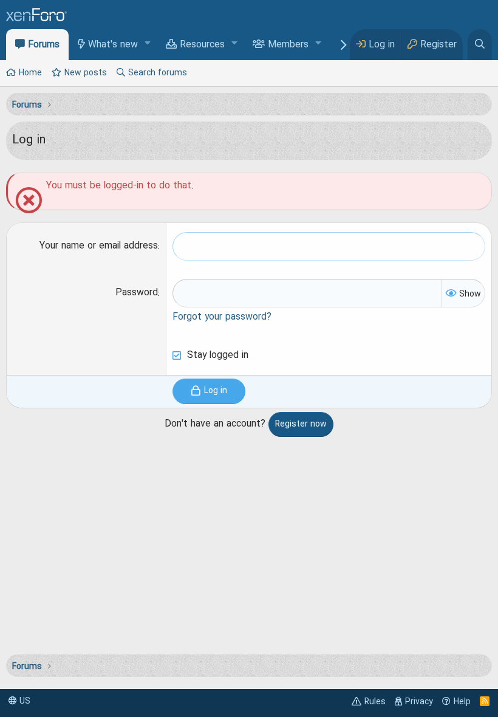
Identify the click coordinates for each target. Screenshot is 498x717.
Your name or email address (98, 246)
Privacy (419, 701)
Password (136, 293)
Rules (375, 701)
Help (462, 701)
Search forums (157, 73)
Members (288, 45)
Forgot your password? (221, 317)
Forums (44, 45)
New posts (85, 73)
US (23, 701)
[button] (148, 44)
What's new (113, 45)
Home (30, 73)
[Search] (480, 44)
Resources (202, 45)
